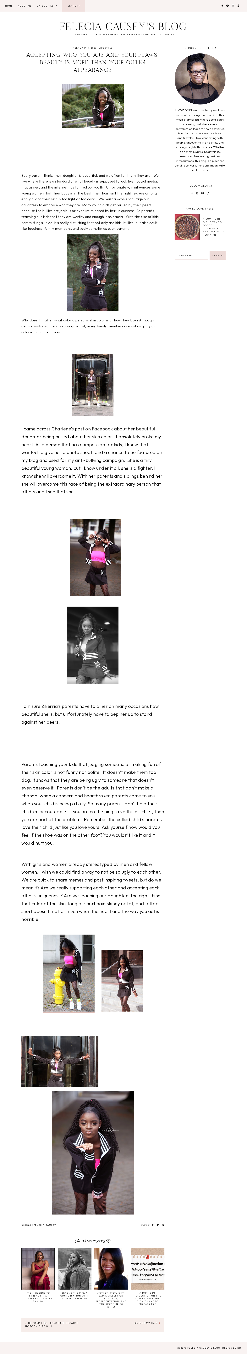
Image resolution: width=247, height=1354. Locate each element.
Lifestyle (106, 47)
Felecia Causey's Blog (123, 27)
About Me (25, 5)
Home (9, 5)
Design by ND (231, 1347)
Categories (45, 5)
